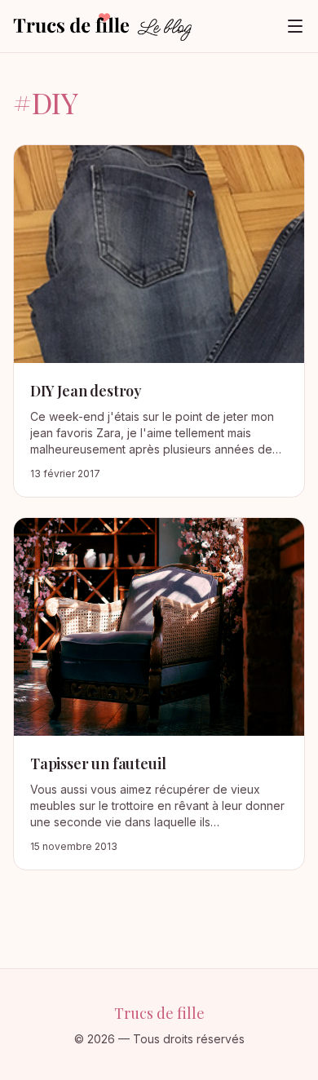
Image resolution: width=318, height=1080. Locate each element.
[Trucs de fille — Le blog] (102, 26)
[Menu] (295, 26)
